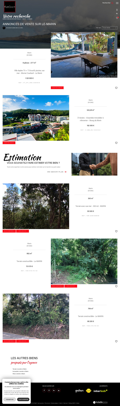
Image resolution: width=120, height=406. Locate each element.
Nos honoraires (41, 403)
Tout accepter (23, 399)
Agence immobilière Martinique (12, 19)
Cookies (77, 403)
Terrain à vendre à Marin (20, 369)
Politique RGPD (72, 403)
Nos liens (65, 403)
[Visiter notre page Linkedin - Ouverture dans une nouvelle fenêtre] (54, 390)
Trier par (98, 27)
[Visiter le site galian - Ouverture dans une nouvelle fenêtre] (79, 390)
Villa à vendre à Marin (19, 374)
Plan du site (47, 403)
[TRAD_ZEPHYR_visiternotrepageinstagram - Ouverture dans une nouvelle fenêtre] (49, 390)
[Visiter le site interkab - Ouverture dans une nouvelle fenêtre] (100, 391)
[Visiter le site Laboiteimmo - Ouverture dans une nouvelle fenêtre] (100, 402)
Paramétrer (9, 399)
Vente (24, 19)
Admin (60, 403)
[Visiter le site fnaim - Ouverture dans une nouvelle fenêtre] (88, 390)
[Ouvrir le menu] (117, 3)
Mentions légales (54, 403)
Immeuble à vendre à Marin (20, 371)
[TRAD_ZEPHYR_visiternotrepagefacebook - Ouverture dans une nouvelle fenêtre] (44, 390)
